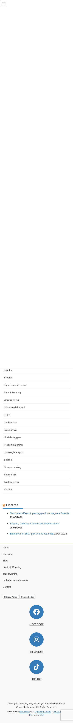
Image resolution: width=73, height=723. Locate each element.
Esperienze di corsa (15, 385)
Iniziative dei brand (14, 407)
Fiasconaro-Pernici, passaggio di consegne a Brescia (39, 513)
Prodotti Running (13, 444)
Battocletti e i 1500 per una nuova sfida (32, 533)
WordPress (24, 711)
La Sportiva (10, 422)
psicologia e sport (14, 452)
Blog (5, 560)
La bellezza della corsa (15, 580)
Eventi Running (12, 392)
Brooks (8, 370)
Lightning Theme (43, 711)
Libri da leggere (12, 437)
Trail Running (11, 482)
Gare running (11, 399)
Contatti (7, 586)
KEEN (7, 415)
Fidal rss (12, 505)
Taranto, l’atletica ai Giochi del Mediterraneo (34, 523)
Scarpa (8, 459)
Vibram (8, 489)
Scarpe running (12, 467)
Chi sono (8, 554)
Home (6, 547)
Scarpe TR (10, 474)
